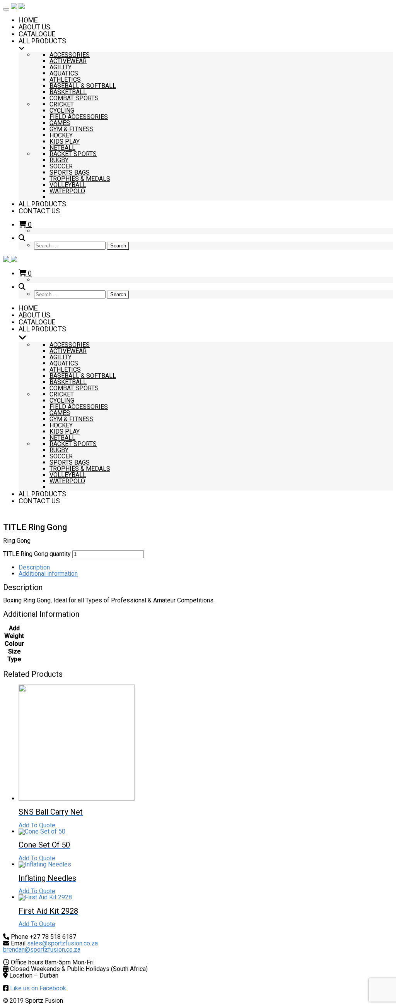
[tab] (206, 567)
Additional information (48, 573)
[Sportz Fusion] (18, 7)
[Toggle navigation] (6, 9)
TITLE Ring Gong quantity (37, 554)
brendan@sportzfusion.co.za (41, 949)
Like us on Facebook (37, 988)
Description (34, 567)
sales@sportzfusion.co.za (62, 943)
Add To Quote (37, 825)
